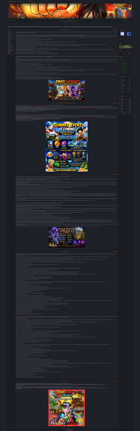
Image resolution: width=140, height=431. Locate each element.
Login (126, 1)
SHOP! (9, 53)
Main (9, 1)
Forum (19, 1)
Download (31, 1)
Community (14, 1)
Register (131, 1)
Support (23, 1)
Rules (9, 52)
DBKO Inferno (10, 20)
